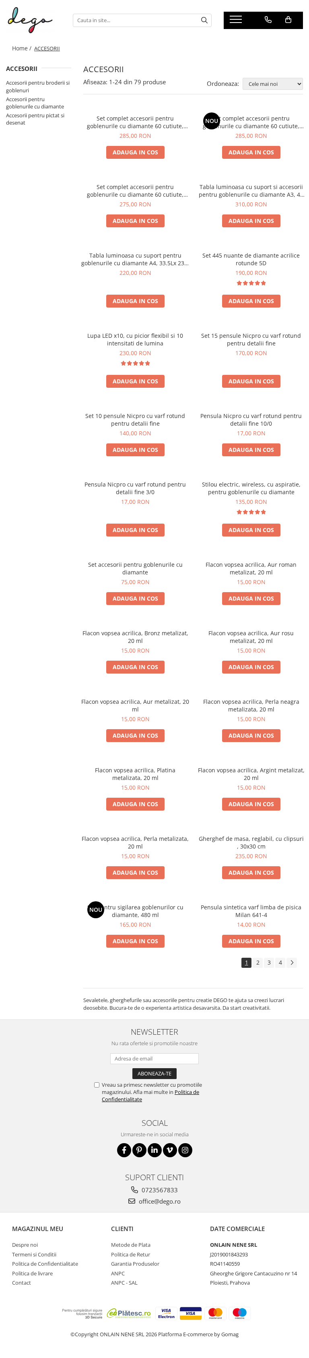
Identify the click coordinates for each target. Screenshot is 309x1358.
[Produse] (237, 22)
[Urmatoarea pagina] (291, 963)
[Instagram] (185, 1150)
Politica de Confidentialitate (45, 1263)
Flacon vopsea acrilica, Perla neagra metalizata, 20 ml (251, 705)
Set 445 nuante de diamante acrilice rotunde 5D (251, 259)
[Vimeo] (170, 1150)
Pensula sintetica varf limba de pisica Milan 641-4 (251, 911)
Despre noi (25, 1244)
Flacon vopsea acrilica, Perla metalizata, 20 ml (135, 842)
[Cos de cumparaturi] (288, 20)
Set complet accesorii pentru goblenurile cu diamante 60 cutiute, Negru (135, 190)
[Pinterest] (139, 1150)
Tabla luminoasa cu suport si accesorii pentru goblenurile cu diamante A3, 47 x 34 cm (251, 190)
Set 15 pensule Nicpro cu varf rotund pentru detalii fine (251, 339)
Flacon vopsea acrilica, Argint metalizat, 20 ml (251, 774)
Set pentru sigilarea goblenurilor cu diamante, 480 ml (135, 911)
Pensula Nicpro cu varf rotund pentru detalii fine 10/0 (251, 419)
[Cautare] (204, 20)
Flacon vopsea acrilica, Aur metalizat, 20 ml (135, 705)
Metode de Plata (130, 1244)
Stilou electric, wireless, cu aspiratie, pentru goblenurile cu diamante (251, 488)
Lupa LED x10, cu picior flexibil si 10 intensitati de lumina (135, 339)
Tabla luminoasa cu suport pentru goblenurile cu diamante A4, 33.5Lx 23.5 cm (135, 259)
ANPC (118, 1273)
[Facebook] (124, 1150)
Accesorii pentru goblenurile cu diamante (35, 103)
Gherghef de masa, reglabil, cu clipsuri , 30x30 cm (251, 842)
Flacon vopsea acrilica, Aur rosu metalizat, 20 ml (251, 637)
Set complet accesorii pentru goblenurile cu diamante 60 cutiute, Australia (135, 122)
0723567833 (159, 1190)
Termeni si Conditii (34, 1254)
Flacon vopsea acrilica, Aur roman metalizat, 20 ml (251, 568)
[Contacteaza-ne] (268, 20)
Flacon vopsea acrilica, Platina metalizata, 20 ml (135, 774)
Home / (22, 48)
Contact (21, 1282)
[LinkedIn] (155, 1150)
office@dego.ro (159, 1201)
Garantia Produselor (135, 1263)
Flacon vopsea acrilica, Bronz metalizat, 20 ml (135, 637)
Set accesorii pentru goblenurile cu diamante (135, 568)
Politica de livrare (32, 1273)
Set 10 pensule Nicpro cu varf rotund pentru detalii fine (135, 419)
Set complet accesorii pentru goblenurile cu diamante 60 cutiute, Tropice (251, 122)
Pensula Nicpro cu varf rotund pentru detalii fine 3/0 (135, 488)
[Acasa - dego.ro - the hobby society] (33, 20)
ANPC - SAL (124, 1282)
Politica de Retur (130, 1254)
